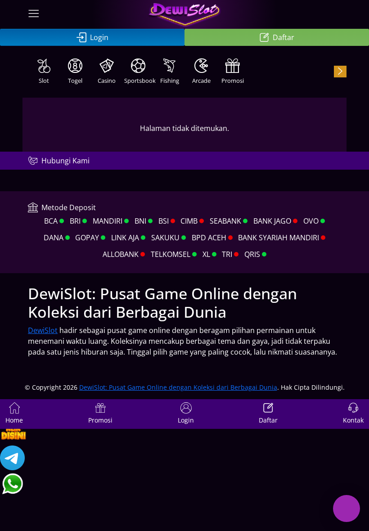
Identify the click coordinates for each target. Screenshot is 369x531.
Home (14, 420)
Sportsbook (139, 80)
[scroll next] (340, 71)
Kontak (353, 420)
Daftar (283, 37)
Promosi (232, 80)
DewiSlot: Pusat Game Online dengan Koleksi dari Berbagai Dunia (178, 387)
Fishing (169, 80)
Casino (107, 80)
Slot (44, 80)
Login (99, 37)
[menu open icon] (34, 14)
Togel (75, 80)
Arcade (201, 80)
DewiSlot (43, 330)
